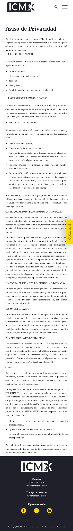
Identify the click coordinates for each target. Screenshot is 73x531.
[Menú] (63, 7)
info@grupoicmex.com (43, 299)
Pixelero (45, 527)
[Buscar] (54, 7)
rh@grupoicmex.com (36, 495)
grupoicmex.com (40, 160)
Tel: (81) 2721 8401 (36, 482)
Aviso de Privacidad (57, 527)
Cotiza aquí (69, 232)
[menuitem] (54, 7)
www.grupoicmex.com (15, 50)
